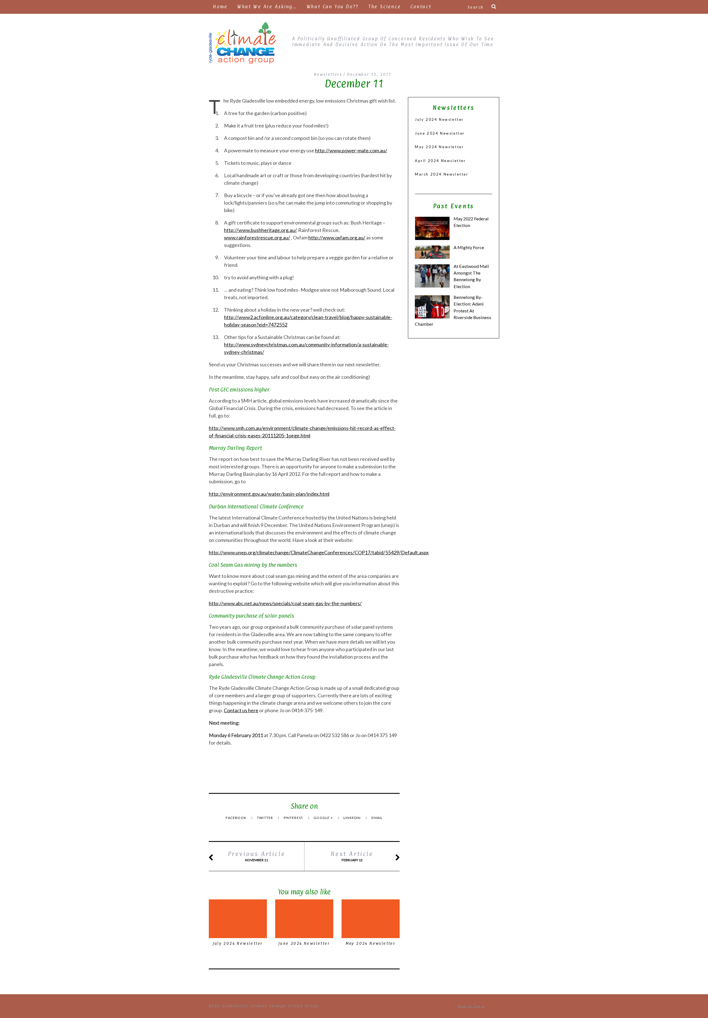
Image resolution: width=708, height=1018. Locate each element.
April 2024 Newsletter (440, 160)
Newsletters (328, 74)
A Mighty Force (469, 247)
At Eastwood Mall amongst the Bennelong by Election (471, 276)
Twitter (265, 818)
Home (220, 6)
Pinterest (294, 818)
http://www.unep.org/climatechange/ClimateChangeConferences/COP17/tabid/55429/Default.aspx (319, 552)
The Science (384, 6)
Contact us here (241, 710)
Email (377, 818)
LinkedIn (352, 818)
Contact (420, 6)
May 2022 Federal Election (471, 222)
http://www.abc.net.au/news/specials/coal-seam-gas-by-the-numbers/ (285, 603)
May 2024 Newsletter (371, 943)
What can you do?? (333, 6)
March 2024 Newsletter (441, 174)
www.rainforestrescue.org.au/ (257, 237)
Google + (324, 818)
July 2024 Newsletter (238, 943)
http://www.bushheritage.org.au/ (260, 230)
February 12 (351, 856)
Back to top (470, 1006)
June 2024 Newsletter (304, 943)
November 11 (256, 856)
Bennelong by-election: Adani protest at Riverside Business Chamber (453, 310)
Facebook (236, 818)
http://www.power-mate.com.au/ (351, 150)
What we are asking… (267, 6)
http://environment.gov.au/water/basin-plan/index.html (269, 494)
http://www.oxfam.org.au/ (336, 237)
